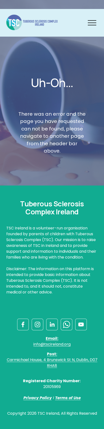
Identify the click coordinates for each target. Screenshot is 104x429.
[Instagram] (37, 324)
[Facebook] (23, 324)
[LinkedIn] (52, 324)
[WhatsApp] (66, 324)
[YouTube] (81, 324)
